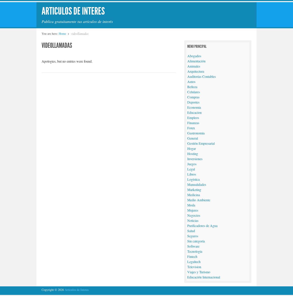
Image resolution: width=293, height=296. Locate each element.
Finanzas (193, 122)
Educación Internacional (203, 277)
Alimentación (196, 61)
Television (194, 266)
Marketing (194, 189)
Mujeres (192, 210)
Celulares (193, 92)
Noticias (192, 220)
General (192, 138)
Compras (193, 97)
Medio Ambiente (198, 200)
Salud (191, 230)
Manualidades (196, 184)
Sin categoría (196, 241)
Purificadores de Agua (202, 225)
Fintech (192, 256)
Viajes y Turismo (198, 272)
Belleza (192, 86)
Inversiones (194, 158)
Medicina (193, 194)
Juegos (191, 164)
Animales (193, 66)
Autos (191, 81)
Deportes (193, 102)
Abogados (194, 56)
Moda (191, 205)
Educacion (194, 112)
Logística (193, 179)
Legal (191, 169)
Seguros (192, 236)
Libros (191, 174)
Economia (194, 107)
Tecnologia (194, 251)
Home (62, 34)
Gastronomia (196, 133)
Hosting (192, 153)
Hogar (191, 148)
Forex (191, 128)
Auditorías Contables (201, 76)
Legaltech (194, 261)
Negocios (193, 215)
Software (193, 246)
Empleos (193, 117)
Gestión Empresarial (201, 143)
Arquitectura (195, 71)
